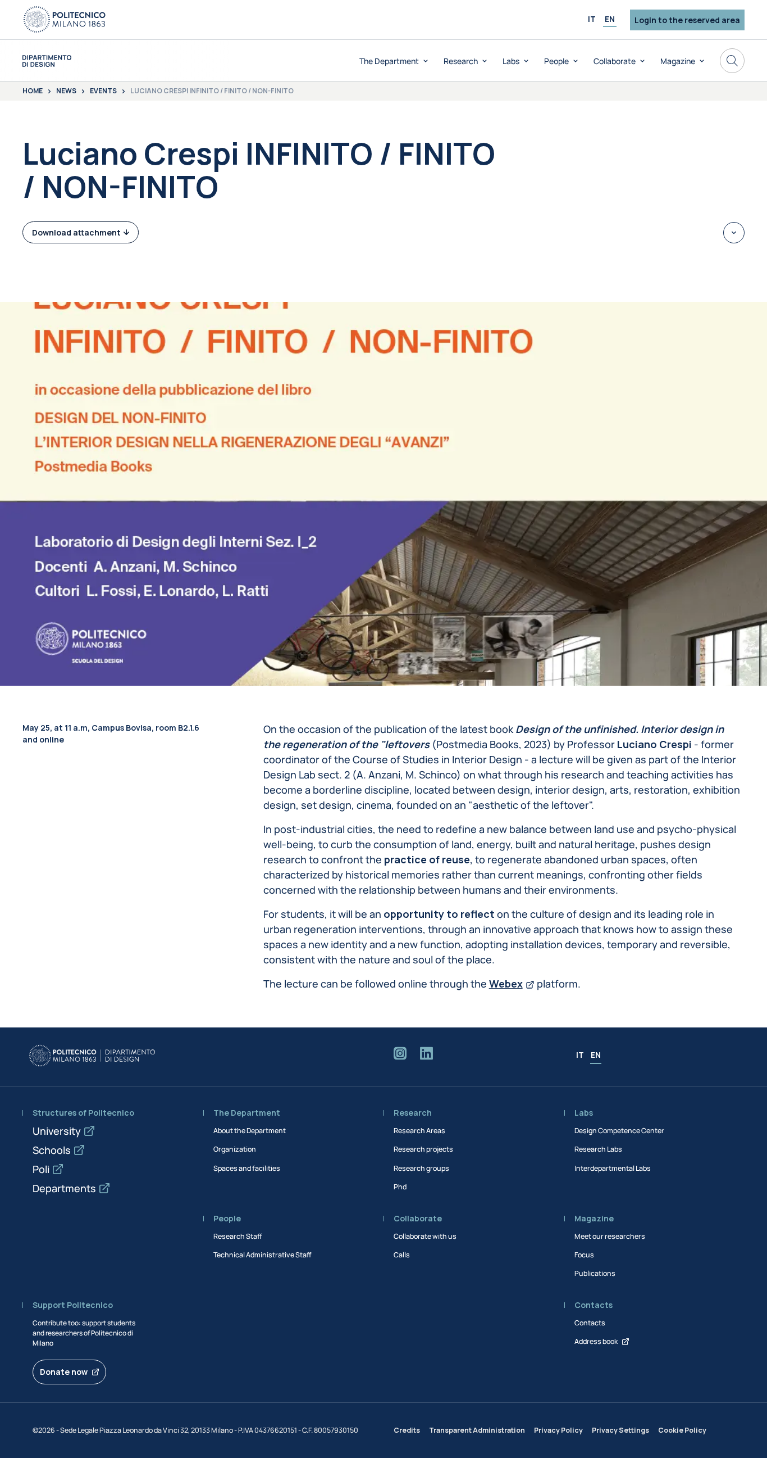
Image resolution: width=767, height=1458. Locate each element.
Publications (594, 1273)
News (66, 91)
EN (610, 18)
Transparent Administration (477, 1430)
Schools (52, 1150)
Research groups (421, 1168)
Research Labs (598, 1149)
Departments (64, 1188)
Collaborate (614, 61)
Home (32, 91)
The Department (389, 61)
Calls (402, 1255)
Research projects (423, 1149)
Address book (596, 1341)
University (57, 1131)
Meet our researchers (609, 1236)
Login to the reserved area (687, 20)
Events (103, 91)
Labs (511, 61)
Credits (407, 1430)
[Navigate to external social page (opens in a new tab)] (400, 1056)
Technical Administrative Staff (262, 1255)
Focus (584, 1255)
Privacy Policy (558, 1430)
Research (461, 61)
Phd (400, 1187)
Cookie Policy (682, 1430)
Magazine (677, 61)
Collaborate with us (425, 1236)
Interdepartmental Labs (612, 1168)
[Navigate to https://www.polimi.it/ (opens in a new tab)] (64, 19)
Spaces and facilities (246, 1168)
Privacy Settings (620, 1430)
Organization (234, 1149)
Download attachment (76, 232)
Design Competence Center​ (619, 1130)
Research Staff (237, 1236)
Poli (41, 1169)
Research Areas (419, 1130)
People (556, 61)
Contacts (589, 1323)
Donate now (64, 1371)
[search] (732, 60)
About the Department (249, 1130)
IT (592, 18)
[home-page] (46, 61)
